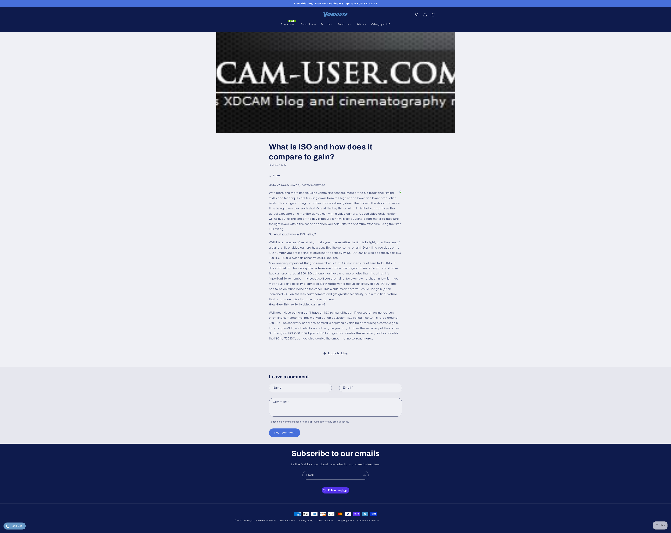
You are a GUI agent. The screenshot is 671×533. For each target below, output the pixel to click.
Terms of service (325, 521)
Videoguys (249, 520)
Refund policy (287, 521)
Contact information (368, 521)
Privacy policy (305, 521)
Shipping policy (346, 521)
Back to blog (338, 353)
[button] (417, 15)
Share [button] (276, 175)
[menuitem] (288, 24)
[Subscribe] (364, 475)
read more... (364, 338)
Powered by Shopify (266, 520)
